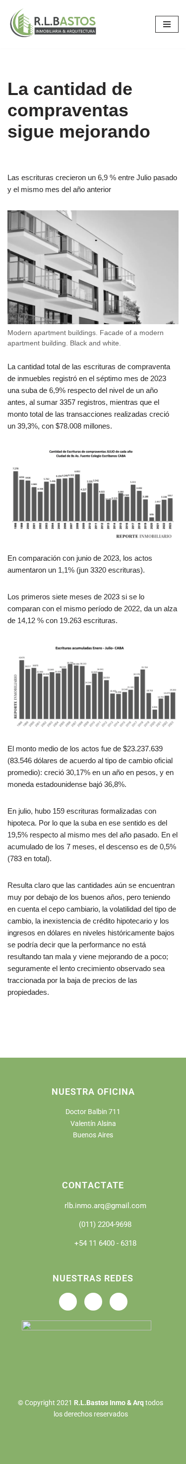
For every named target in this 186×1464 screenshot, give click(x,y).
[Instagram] (118, 1302)
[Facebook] (68, 1302)
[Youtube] (93, 1302)
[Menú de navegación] (167, 24)
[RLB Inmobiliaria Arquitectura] (54, 24)
